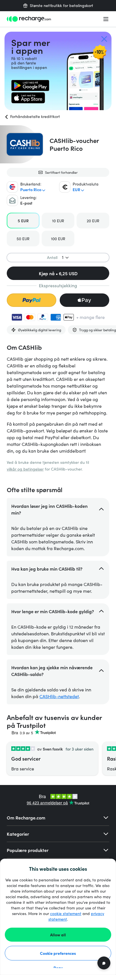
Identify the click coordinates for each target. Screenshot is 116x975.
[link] (30, 85)
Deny (58, 968)
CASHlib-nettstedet (59, 696)
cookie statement (65, 913)
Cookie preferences (58, 953)
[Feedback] (103, 963)
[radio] (23, 220)
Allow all (58, 934)
